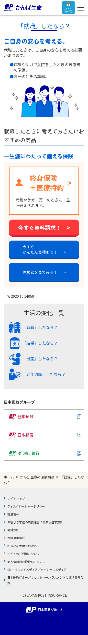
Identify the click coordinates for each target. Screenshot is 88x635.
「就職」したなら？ (40, 327)
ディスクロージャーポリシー (26, 506)
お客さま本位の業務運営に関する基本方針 (35, 522)
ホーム (9, 477)
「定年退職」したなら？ (44, 374)
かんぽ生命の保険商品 (37, 477)
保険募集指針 (16, 538)
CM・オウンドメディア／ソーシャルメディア (37, 569)
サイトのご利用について (23, 553)
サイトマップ (16, 498)
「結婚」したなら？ (40, 343)
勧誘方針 (13, 530)
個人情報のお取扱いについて (26, 562)
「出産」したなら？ (40, 358)
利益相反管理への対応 (22, 546)
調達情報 (13, 514)
